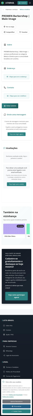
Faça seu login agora (16, 134)
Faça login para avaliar (16, 184)
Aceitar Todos (17, 411)
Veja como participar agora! (16, 296)
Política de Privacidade (15, 395)
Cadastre (23, 3)
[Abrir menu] (30, 3)
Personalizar (17, 406)
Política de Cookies (8, 397)
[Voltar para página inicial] (8, 3)
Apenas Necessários (17, 401)
